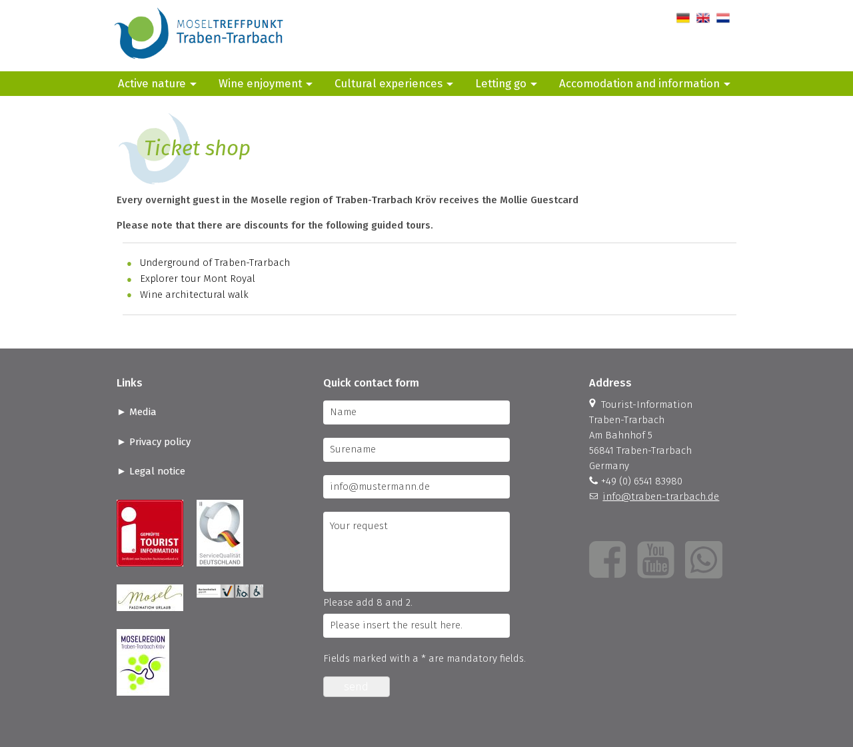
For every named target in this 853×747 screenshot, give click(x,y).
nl (720, 18)
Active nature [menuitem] (152, 83)
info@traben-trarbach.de (660, 496)
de (682, 18)
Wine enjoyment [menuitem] (260, 83)
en (702, 18)
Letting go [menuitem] (500, 83)
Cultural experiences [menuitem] (388, 83)
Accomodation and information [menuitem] (639, 83)
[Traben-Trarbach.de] (200, 63)
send (356, 686)
